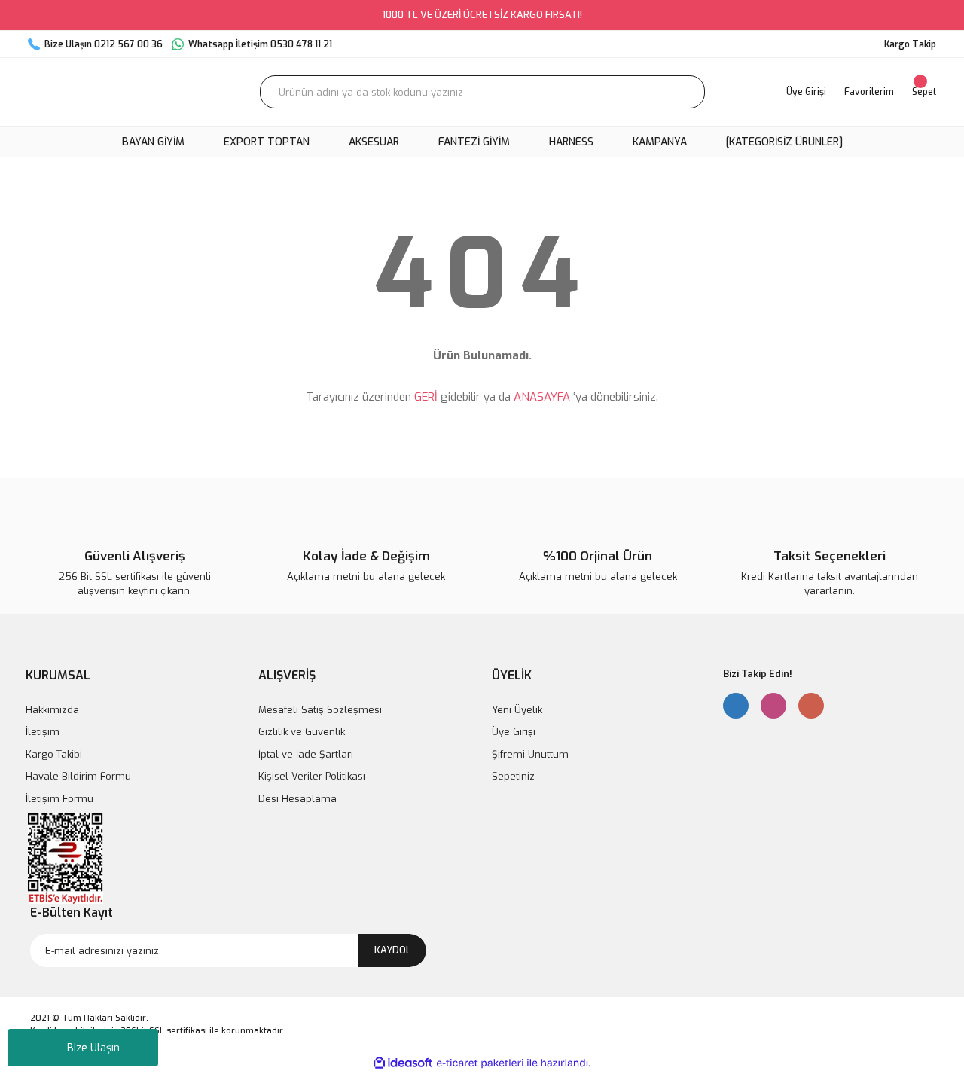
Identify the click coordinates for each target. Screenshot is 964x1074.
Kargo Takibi (54, 754)
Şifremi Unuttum (530, 754)
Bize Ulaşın (93, 1048)
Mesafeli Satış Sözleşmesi (320, 709)
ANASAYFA (542, 396)
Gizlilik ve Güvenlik (301, 731)
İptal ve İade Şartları (305, 754)
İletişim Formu (59, 798)
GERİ (426, 396)
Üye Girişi (513, 731)
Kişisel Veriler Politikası (311, 776)
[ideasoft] (403, 1063)
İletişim (42, 731)
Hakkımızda (52, 709)
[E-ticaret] (480, 1063)
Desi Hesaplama (297, 798)
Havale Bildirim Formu (78, 776)
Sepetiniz (513, 776)
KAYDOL (392, 950)
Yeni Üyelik (517, 709)
